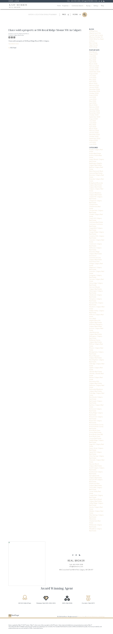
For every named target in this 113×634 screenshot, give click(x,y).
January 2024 (94, 109)
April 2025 (92, 81)
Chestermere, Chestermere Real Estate (95, 206)
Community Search (77, 5)
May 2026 (92, 60)
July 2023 (92, 121)
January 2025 (94, 87)
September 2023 (94, 117)
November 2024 (94, 91)
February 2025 (94, 85)
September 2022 (94, 138)
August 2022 (93, 140)
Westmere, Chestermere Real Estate (95, 521)
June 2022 (92, 144)
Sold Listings (93, 47)
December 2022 (94, 134)
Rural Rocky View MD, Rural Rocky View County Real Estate (96, 436)
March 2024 (93, 105)
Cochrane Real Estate (96, 222)
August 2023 (93, 119)
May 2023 (92, 125)
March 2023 (93, 129)
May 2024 (92, 101)
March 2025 (93, 83)
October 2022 (93, 136)
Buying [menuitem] (88, 5)
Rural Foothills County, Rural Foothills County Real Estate (96, 426)
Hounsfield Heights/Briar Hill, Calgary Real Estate (95, 320)
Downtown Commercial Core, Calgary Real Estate (95, 257)
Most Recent (93, 52)
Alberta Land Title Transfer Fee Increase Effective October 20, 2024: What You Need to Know (96, 37)
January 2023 (94, 132)
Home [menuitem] (59, 5)
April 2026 (92, 62)
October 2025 (93, 70)
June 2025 (92, 77)
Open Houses (93, 45)
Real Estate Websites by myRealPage (95, 616)
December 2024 (94, 89)
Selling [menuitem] (96, 5)
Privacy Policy (81, 616)
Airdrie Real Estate (95, 153)
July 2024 (92, 97)
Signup (10, 1)
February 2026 (94, 66)
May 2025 (92, 79)
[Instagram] (101, 1)
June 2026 (92, 58)
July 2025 (92, 75)
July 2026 (92, 56)
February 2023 (94, 130)
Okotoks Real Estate (95, 371)
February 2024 (94, 107)
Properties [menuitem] (65, 5)
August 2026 (93, 54)
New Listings (93, 43)
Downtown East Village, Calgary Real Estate (96, 263)
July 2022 (92, 142)
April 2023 (92, 127)
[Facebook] (99, 1)
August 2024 (93, 95)
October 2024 (93, 93)
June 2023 (92, 123)
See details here (13, 44)
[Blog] (104, 1)
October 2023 (93, 115)
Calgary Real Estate (18, 35)
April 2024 (92, 103)
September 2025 (94, 71)
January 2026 (94, 68)
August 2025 (93, 73)
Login (17, 1)
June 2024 (92, 99)
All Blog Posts (93, 31)
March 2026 (93, 64)
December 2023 (94, 111)
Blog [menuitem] (102, 5)
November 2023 (94, 113)
